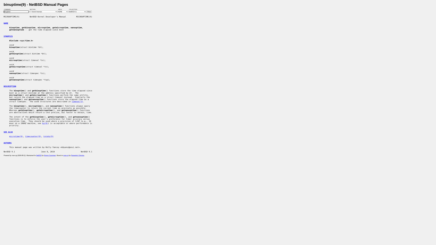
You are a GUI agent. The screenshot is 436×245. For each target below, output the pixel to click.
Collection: (73, 9)
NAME (6, 23)
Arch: (61, 9)
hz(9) (45, 123)
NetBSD (39, 155)
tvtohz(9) (48, 136)
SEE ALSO (8, 132)
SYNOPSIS (8, 36)
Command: (8, 9)
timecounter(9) (33, 136)
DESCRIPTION (10, 86)
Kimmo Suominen (50, 155)
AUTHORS (8, 143)
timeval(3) (77, 101)
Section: (33, 9)
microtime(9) (16, 136)
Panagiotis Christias (77, 155)
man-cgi (66, 155)
